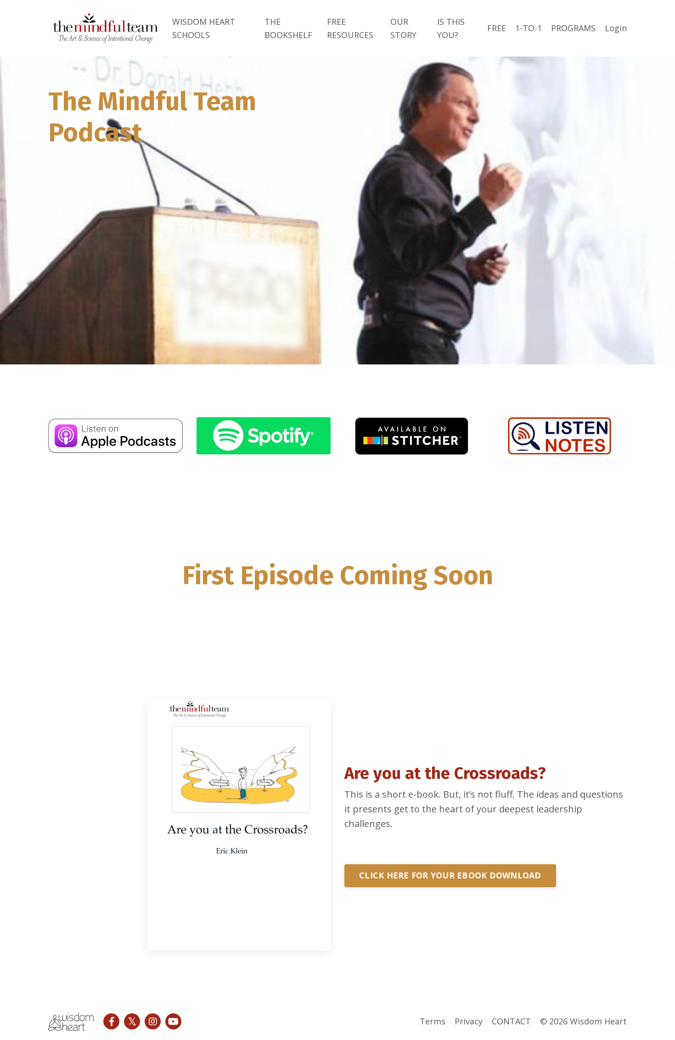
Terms (432, 1021)
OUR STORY (403, 28)
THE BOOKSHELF (288, 28)
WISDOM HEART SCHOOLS (203, 28)
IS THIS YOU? (451, 28)
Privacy (469, 1021)
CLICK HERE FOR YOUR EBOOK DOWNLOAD (450, 875)
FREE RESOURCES (350, 28)
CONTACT (511, 1021)
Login (616, 28)
